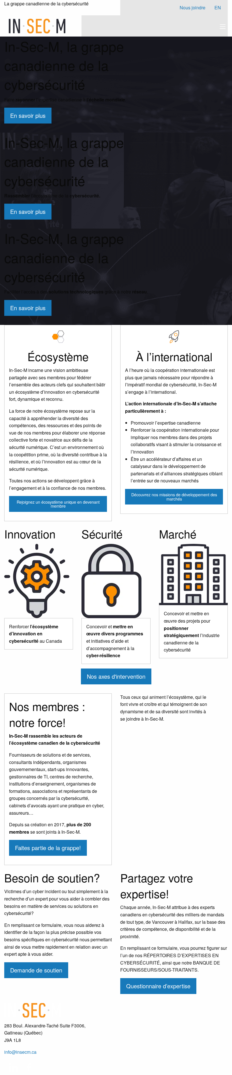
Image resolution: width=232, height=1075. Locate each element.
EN (217, 7)
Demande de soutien (36, 970)
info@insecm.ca (20, 1052)
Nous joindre (192, 7)
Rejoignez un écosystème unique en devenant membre (58, 504)
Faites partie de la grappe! (48, 848)
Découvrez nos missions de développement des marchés (174, 496)
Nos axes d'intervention (116, 676)
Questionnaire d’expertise (158, 986)
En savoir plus (28, 115)
